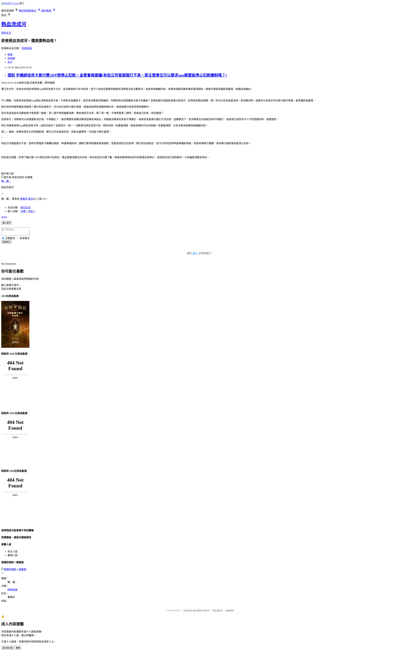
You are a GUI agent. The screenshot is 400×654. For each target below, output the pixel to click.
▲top (4, 216)
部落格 (11, 58)
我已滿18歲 (7, 648)
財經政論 (27, 48)
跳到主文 (6, 33)
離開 (18, 648)
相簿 (10, 54)
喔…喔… (6, 181)
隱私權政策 (217, 610)
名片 (10, 62)
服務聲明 (230, 610)
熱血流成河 (13, 24)
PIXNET (176, 610)
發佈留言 (6, 242)
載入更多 (6, 223)
